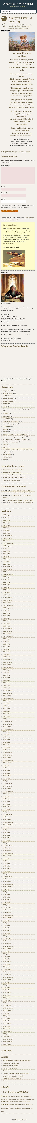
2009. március (7, 1036)
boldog (13, 1096)
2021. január (6, 688)
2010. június (6, 1016)
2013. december (7, 907)
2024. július (6, 579)
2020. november (7, 693)
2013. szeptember (8, 915)
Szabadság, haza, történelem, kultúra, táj (15, 439)
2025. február (7, 561)
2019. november (7, 724)
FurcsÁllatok (6, 419)
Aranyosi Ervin (12, 26)
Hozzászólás (5, 166)
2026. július (6, 517)
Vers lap (5, 1081)
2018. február (7, 778)
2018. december (7, 752)
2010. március (7, 1023)
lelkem (33, 1099)
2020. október (7, 696)
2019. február (7, 747)
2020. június (6, 706)
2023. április (6, 618)
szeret (28, 1101)
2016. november (7, 817)
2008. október (7, 1044)
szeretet (5, 444)
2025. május (6, 554)
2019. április (6, 742)
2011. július (6, 982)
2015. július (6, 858)
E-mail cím (5, 193)
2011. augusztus (8, 979)
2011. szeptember (8, 977)
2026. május (6, 523)
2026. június (6, 520)
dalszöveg (6, 404)
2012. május (6, 956)
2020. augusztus (8, 701)
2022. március (7, 652)
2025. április (6, 556)
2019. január (6, 750)
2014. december (7, 876)
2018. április (6, 773)
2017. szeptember (8, 791)
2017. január (6, 812)
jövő (27, 1099)
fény (6, 1099)
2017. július (6, 796)
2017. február (7, 809)
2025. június (6, 551)
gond (29, 26)
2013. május (6, 925)
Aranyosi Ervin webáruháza (11, 1063)
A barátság (28, 24)
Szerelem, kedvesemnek (10, 442)
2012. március (7, 961)
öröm (2, 1111)
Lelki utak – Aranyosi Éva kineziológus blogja (16, 1073)
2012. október (7, 943)
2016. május (6, 832)
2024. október (7, 572)
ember (28, 1096)
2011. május (6, 987)
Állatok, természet (8, 398)
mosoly (7, 1101)
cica (21, 1096)
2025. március (7, 559)
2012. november (7, 941)
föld (10, 1099)
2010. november (7, 1003)
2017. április (6, 804)
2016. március (7, 837)
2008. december (7, 1039)
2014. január (6, 905)
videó (4, 459)
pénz (14, 1101)
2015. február (7, 871)
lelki (16, 28)
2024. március (7, 590)
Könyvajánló (6, 426)
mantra (5, 431)
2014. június (6, 892)
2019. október (7, 726)
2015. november (7, 848)
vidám (12, 1108)
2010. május (6, 1018)
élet (28, 1108)
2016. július (6, 827)
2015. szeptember (8, 853)
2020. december (7, 690)
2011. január (6, 998)
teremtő (31, 1104)
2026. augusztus (8, 515)
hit (15, 1099)
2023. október (7, 603)
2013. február (7, 933)
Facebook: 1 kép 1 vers (10, 1068)
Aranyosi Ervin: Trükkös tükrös (12, 472)
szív (19, 1104)
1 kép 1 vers (6, 391)
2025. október (7, 541)
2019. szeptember (8, 729)
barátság (21, 26)
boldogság (18, 1096)
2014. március (7, 899)
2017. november (7, 786)
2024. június (6, 582)
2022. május (6, 646)
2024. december (7, 566)
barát (17, 26)
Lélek (3, 1101)
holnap (18, 1099)
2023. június (6, 613)
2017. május (6, 801)
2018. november (7, 755)
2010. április (6, 1021)
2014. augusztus (8, 886)
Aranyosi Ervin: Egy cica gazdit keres (14, 475)
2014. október (7, 881)
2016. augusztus (8, 825)
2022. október (7, 634)
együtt (25, 26)
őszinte (23, 28)
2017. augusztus (8, 794)
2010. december (7, 1000)
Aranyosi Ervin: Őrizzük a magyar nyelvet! (20, 500)
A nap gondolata (7, 393)
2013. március (7, 930)
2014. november (7, 879)
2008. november (7, 1041)
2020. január (6, 719)
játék (24, 1099)
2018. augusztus (8, 763)
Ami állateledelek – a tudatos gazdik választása (17, 1060)
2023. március (7, 621)
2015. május (6, 863)
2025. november (7, 538)
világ (17, 1108)
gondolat (11, 28)
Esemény (6, 413)
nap (11, 1101)
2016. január (6, 843)
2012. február (7, 964)
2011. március (7, 992)
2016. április (6, 835)
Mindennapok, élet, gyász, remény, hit (14, 437)
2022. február (7, 654)
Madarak (5, 429)
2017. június (6, 799)
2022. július (6, 641)
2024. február (7, 592)
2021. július (6, 672)
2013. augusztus (8, 918)
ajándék (16, 1092)
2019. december (7, 721)
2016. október (7, 819)
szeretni (16, 1104)
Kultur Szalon (7, 1071)
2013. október (7, 912)
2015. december (7, 845)
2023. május (6, 615)
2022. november (7, 631)
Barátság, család (18, 24)
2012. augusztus (8, 948)
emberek (3, 1099)
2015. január (6, 874)
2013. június (6, 923)
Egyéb (5, 406)
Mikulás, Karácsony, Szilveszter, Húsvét (15, 434)
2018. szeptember (8, 760)
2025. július (6, 548)
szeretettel (11, 1104)
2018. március (7, 775)
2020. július (6, 703)
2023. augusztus (8, 608)
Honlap (3, 199)
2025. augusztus (8, 546)
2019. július (6, 734)
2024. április (6, 587)
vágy (23, 1108)
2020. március (7, 714)
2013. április (6, 928)
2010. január (6, 1028)
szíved (23, 1104)
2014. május (6, 894)
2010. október (7, 1005)
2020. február (7, 716)
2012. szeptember (8, 946)
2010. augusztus (8, 1010)
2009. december (7, 1031)
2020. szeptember (8, 698)
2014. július (6, 889)
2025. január (6, 564)
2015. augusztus (8, 856)
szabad (24, 1101)
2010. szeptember (8, 1008)
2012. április (6, 959)
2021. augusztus (8, 670)
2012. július (6, 951)
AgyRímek (6, 396)
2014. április (6, 897)
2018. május (6, 770)
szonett (5, 447)
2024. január (6, 595)
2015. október (7, 850)
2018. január (6, 781)
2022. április (6, 649)
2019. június (6, 737)
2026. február (7, 530)
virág (20, 1108)
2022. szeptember (8, 636)
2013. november (7, 910)
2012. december (7, 938)
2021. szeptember (8, 667)
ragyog (16, 1101)
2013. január (6, 936)
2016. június (6, 830)
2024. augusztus (8, 577)
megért (19, 28)
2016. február (7, 840)
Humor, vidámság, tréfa (10, 424)
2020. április (6, 711)
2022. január (6, 657)
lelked (29, 1099)
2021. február (7, 685)
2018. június (6, 768)
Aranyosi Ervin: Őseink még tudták (13, 470)
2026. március (7, 528)
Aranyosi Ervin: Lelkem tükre (11, 480)
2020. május (6, 708)
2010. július (6, 1013)
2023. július (6, 610)
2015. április (6, 866)
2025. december (7, 535)
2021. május (6, 677)
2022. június (6, 644)
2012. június (6, 954)
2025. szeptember (8, 543)
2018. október (7, 757)
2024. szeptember (8, 574)
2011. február (7, 995)
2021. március (7, 683)
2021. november (7, 662)
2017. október (7, 788)
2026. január (6, 533)
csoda (24, 1096)
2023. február (7, 623)
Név (3, 187)
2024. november (7, 569)
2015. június (6, 861)
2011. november (7, 972)
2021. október (7, 665)
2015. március (7, 868)
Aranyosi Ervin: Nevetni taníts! (21, 490)
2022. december (7, 628)
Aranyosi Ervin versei (18, 3)
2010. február (7, 1026)
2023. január (6, 626)
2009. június (6, 1034)
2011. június (6, 985)
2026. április (6, 525)
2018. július (6, 765)
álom (25, 1108)
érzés (32, 1108)
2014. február (7, 902)
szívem (27, 1104)
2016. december (7, 814)
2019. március (7, 745)
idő (14, 28)
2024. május (6, 585)
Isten (21, 1099)
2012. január (6, 967)
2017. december (7, 783)
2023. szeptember (8, 605)
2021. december (7, 659)
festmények (6, 416)
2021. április (6, 680)
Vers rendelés (7, 454)
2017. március (7, 807)
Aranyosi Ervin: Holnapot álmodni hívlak (14, 477)
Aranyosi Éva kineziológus (10, 1065)
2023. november (7, 600)
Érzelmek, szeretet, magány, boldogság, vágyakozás (18, 409)
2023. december (7, 597)
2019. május (6, 739)
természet (3, 1108)
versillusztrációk (7, 457)
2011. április (6, 990)
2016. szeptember (8, 822)
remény (20, 1101)
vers (27, 28)
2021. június (6, 675)
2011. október (7, 974)
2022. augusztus (8, 639)
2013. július (6, 920)
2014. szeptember (8, 884)
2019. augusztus (8, 732)
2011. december (7, 969)
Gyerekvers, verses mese (10, 421)
